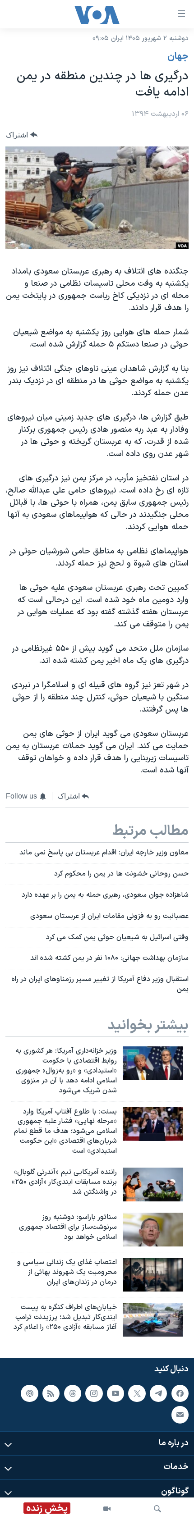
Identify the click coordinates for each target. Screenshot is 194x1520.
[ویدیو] (106, 1508)
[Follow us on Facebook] (180, 1392)
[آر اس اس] (51, 1392)
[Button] (21, 135)
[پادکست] (29, 1392)
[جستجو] (157, 1508)
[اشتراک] (180, 1414)
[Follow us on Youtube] (115, 1392)
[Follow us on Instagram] (93, 1392)
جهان (178, 57)
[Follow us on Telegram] (158, 1392)
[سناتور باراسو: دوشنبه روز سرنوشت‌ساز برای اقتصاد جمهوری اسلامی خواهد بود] (153, 1229)
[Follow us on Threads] (72, 1392)
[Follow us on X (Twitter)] (136, 1392)
